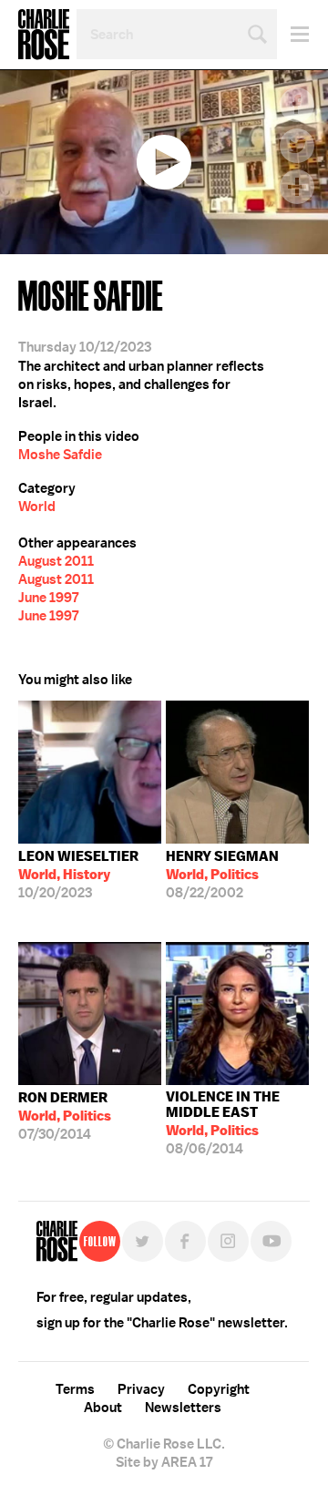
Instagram (228, 1241)
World (37, 506)
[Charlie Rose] (56, 1241)
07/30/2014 (64, 1116)
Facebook (297, 104)
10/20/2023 (78, 874)
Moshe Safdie (60, 454)
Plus (297, 186)
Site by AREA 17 (164, 1462)
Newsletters (183, 1407)
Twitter (297, 145)
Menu (293, 34)
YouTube (271, 1241)
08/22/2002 (222, 874)
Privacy (141, 1389)
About (103, 1407)
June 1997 (48, 598)
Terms (75, 1389)
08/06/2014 (223, 1123)
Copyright (219, 1389)
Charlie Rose (43, 34)
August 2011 (56, 561)
